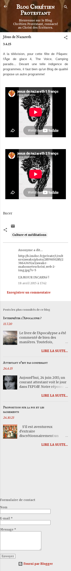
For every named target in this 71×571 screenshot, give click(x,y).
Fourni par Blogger (38, 564)
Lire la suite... (54, 351)
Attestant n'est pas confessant (25, 363)
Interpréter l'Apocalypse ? (22, 318)
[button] (65, 38)
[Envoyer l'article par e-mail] (13, 227)
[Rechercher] (65, 7)
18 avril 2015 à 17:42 (32, 283)
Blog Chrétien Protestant (35, 10)
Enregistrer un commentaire (29, 292)
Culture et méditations (29, 235)
